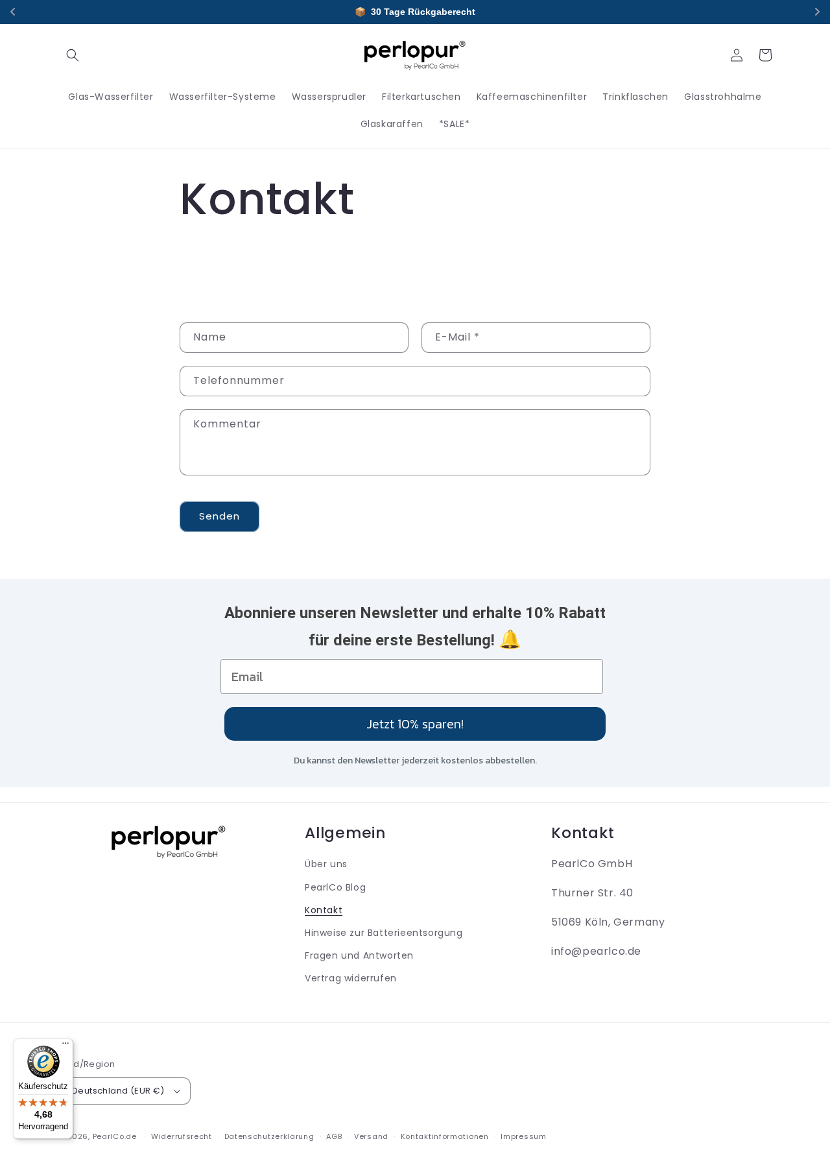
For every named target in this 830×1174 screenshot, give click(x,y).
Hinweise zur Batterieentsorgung (384, 932)
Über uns (326, 863)
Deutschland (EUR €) (118, 1090)
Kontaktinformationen (445, 1136)
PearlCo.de (115, 1136)
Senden (219, 516)
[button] (72, 55)
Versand (371, 1136)
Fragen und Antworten (359, 955)
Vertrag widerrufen (351, 978)
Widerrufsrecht (181, 1136)
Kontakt (323, 910)
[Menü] (65, 1046)
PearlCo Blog (335, 887)
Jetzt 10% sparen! (415, 724)
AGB (334, 1136)
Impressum (523, 1136)
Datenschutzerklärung (269, 1136)
